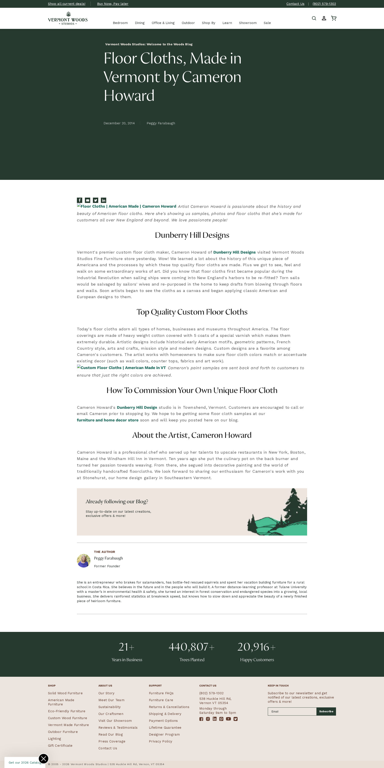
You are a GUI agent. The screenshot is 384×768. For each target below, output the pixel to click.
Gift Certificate (60, 746)
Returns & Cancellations (169, 707)
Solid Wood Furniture (65, 693)
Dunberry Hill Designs (234, 252)
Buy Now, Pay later (112, 4)
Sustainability (109, 707)
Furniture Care (161, 700)
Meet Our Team (111, 700)
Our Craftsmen (110, 714)
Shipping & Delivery (165, 714)
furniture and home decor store (107, 420)
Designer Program (164, 734)
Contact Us (295, 4)
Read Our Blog (110, 734)
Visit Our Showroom (115, 721)
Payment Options (163, 721)
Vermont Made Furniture (68, 725)
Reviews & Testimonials (118, 728)
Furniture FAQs (161, 693)
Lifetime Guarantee (165, 728)
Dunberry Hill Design (137, 407)
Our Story (106, 693)
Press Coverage (111, 741)
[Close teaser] (43, 758)
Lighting (54, 739)
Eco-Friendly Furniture (67, 711)
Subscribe (326, 711)
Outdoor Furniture (63, 732)
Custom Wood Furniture (67, 718)
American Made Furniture (61, 702)
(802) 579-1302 (324, 4)
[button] (314, 18)
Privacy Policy (160, 741)
